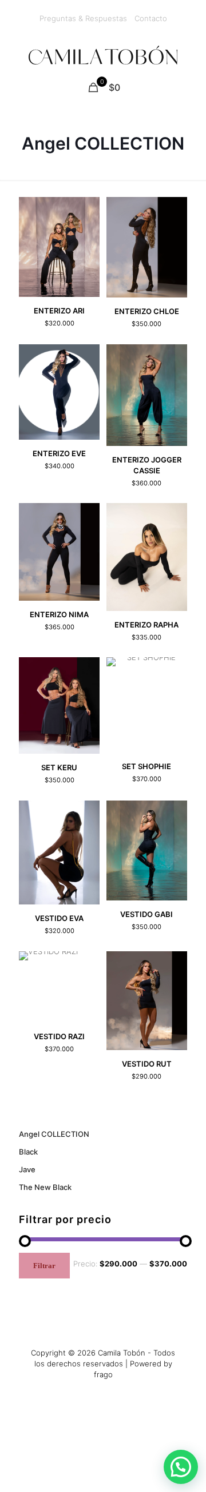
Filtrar (44, 1265)
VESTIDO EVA (59, 918)
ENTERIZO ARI (59, 310)
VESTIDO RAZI (59, 1036)
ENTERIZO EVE (59, 453)
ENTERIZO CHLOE (146, 311)
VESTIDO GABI (146, 914)
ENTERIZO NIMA (59, 614)
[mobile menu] (190, 54)
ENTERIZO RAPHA (146, 624)
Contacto (150, 18)
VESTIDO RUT (147, 1063)
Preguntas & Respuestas (83, 18)
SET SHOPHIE (146, 766)
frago (103, 1374)
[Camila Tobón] (103, 54)
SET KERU (59, 767)
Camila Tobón (121, 1352)
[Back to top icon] (183, 1459)
